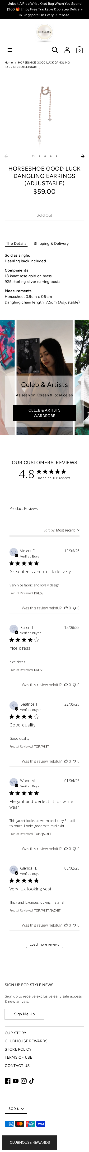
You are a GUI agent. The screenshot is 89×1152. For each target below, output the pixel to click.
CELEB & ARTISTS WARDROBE (44, 413)
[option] (44, 112)
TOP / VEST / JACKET (47, 910)
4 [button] (51, 156)
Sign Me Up (24, 1014)
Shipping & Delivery (51, 243)
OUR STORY (16, 1033)
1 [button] (33, 156)
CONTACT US (17, 1065)
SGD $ (14, 1109)
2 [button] (39, 156)
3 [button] (45, 156)
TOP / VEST (41, 746)
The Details (16, 243)
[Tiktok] (32, 1081)
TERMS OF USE (18, 1057)
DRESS (38, 593)
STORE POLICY (18, 1049)
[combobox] (61, 530)
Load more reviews (44, 944)
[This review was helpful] (66, 608)
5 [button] (56, 156)
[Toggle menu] (10, 50)
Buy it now (44, 229)
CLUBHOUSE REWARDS (26, 1041)
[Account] (67, 47)
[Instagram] (24, 1081)
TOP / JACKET (43, 834)
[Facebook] (7, 1081)
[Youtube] (16, 1081)
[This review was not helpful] (74, 608)
